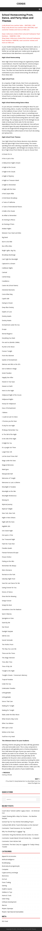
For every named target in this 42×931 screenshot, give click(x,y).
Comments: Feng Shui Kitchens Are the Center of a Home (20, 835)
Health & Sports (7, 889)
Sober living (5, 899)
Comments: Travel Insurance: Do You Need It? (16, 828)
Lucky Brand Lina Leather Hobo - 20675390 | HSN (18, 25)
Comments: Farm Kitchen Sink (11, 841)
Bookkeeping (6, 863)
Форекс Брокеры (7, 908)
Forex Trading (6, 882)
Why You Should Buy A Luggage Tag (13, 831)
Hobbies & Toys (7, 892)
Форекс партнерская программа (12, 912)
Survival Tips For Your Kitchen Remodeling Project (18, 822)
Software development (9, 902)
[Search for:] (21, 799)
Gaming (4, 886)
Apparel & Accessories (9, 856)
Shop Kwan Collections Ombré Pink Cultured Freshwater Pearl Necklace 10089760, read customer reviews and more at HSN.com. (21, 40)
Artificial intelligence (8, 859)
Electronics (5, 876)
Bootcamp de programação (11, 866)
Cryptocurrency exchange (10, 873)
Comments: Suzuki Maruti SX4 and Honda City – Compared (20, 838)
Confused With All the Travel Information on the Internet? (20, 825)
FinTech (4, 879)
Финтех (4, 905)
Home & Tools (6, 895)
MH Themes (32, 929)
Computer (5, 869)
